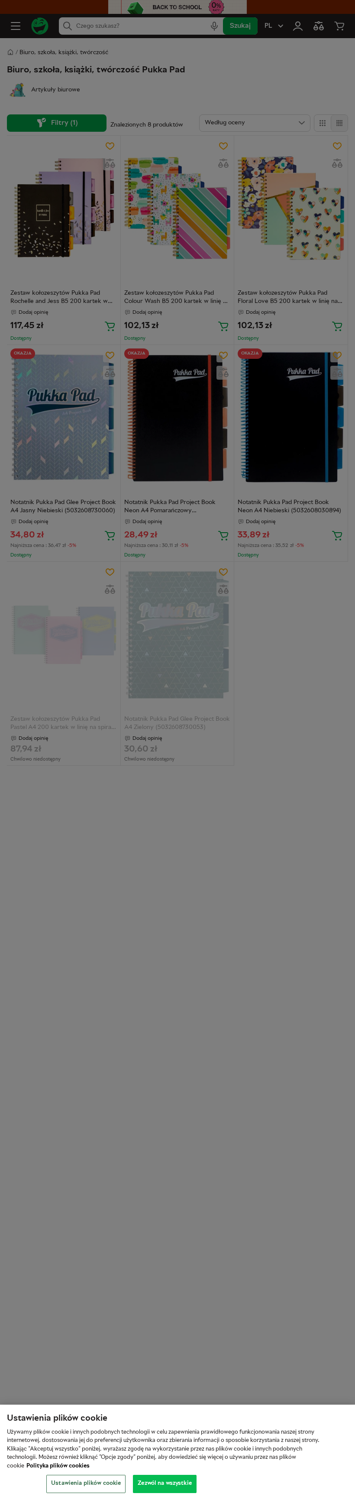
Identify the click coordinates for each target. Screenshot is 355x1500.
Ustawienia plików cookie (86, 1483)
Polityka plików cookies (58, 1466)
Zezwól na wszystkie (164, 1483)
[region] (177, 1452)
